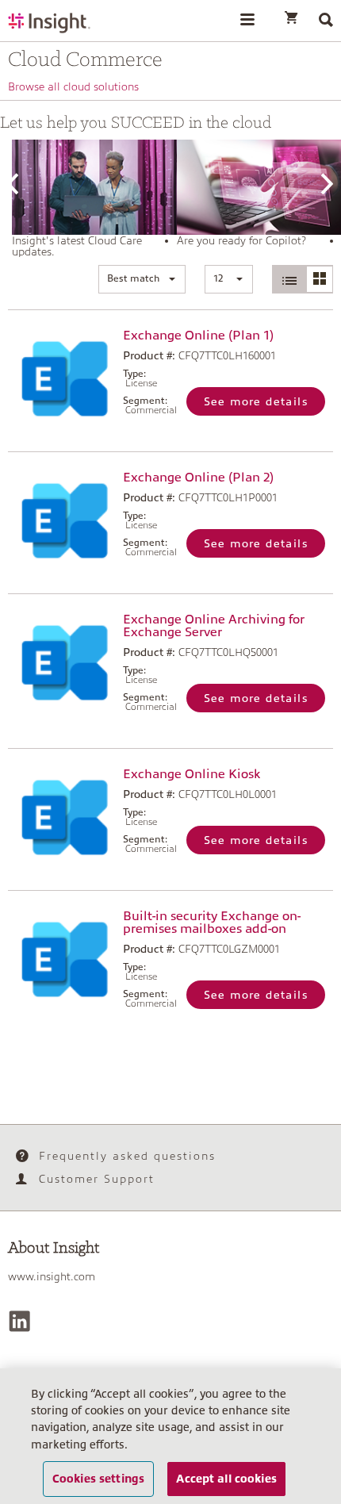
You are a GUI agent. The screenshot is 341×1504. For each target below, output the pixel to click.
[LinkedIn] (19, 1321)
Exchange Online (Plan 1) (198, 335)
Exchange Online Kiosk (192, 774)
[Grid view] (319, 279)
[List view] (289, 279)
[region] (170, 1436)
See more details (256, 401)
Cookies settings (98, 1478)
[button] (142, 279)
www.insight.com (51, 1276)
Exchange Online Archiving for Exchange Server (214, 626)
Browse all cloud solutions (73, 86)
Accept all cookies (226, 1478)
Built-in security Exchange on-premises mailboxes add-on (212, 922)
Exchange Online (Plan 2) (198, 477)
